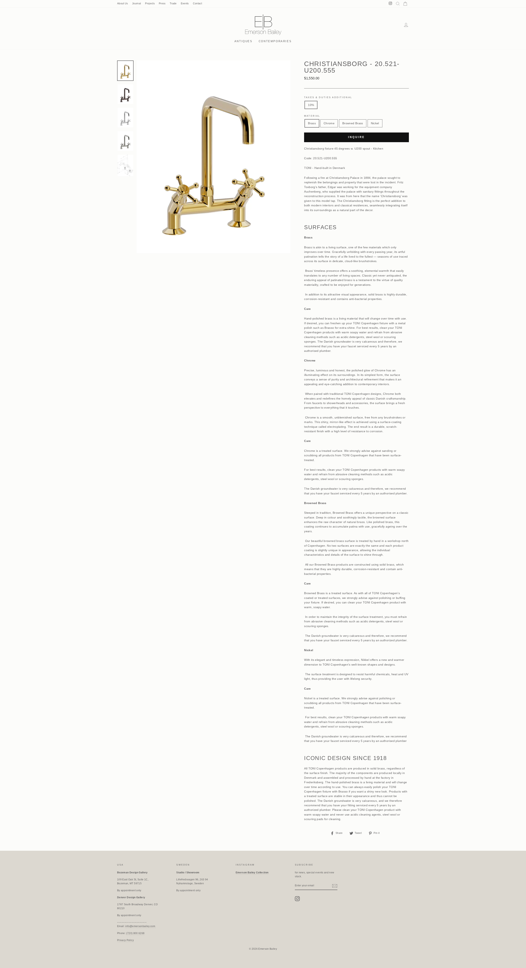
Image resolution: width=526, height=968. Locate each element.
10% (311, 105)
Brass (312, 123)
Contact (197, 3)
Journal (136, 3)
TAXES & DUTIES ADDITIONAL (328, 97)
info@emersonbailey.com (140, 926)
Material (312, 116)
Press (162, 3)
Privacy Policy (125, 940)
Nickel (375, 123)
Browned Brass (352, 123)
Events (185, 3)
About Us (122, 3)
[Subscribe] (334, 885)
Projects (150, 3)
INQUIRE (356, 137)
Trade (173, 3)
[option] (214, 156)
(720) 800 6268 (135, 933)
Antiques (243, 41)
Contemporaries (275, 41)
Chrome (329, 123)
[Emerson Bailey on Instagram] (297, 898)
